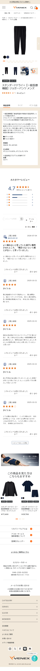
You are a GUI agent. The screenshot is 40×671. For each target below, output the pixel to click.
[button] (38, 43)
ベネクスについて (8, 630)
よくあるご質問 (7, 634)
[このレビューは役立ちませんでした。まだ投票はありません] (34, 272)
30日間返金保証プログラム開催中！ (19, 1)
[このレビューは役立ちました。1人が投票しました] (30, 312)
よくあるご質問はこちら (20, 552)
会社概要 (5, 626)
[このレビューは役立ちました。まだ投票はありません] (30, 272)
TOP (3, 17)
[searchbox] (11, 219)
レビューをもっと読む (20, 443)
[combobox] (31, 227)
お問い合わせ (7, 638)
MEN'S (4, 19)
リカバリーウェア (13, 17)
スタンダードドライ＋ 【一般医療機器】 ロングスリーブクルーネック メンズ (9, 508)
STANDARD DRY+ (27, 17)
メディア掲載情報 (8, 642)
